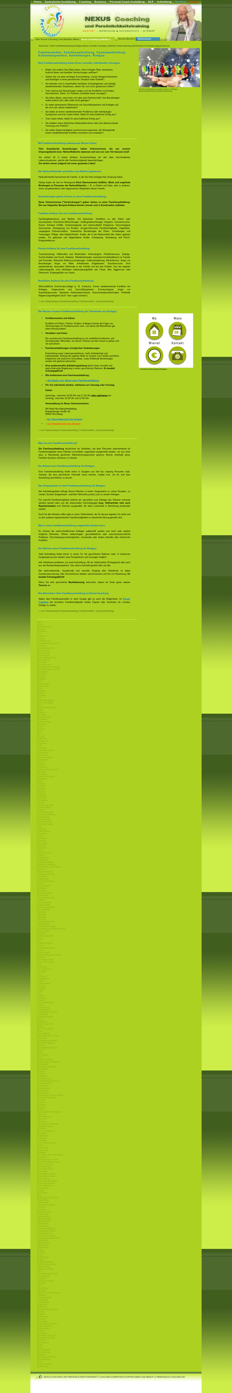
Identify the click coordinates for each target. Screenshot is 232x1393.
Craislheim (42, 743)
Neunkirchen (43, 1093)
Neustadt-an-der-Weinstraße (50, 1095)
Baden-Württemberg (46, 657)
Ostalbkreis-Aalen (45, 1126)
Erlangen (41, 783)
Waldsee (41, 1312)
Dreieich (41, 762)
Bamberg (41, 679)
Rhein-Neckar (43, 1178)
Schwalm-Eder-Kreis (46, 1235)
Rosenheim (42, 1193)
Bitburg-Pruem (43, 717)
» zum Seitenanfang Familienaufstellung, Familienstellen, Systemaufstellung (76, 301)
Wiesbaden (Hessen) (46, 1335)
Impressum (107, 31)
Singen (40, 1250)
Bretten (40, 726)
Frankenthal (42, 800)
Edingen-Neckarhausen (48, 769)
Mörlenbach (42, 1069)
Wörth (39, 1345)
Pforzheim (41, 1128)
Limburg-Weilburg (45, 1002)
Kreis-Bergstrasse (45, 960)
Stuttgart (40, 1259)
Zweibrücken (43, 1366)
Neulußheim (42, 1090)
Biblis (39, 705)
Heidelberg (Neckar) (46, 864)
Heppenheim (43, 879)
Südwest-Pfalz (43, 1266)
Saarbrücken (43, 1202)
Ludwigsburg (43, 1007)
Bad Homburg (43, 660)
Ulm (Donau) (43, 1288)
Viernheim (41, 1290)
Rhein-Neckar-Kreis (46, 1183)
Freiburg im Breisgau (46, 814)
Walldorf (40, 1314)
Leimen (40, 995)
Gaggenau (42, 829)
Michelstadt (42, 1064)
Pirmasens (42, 1138)
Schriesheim (42, 1226)
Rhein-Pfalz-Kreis (45, 1169)
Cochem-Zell (43, 741)
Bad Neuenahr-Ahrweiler (48, 667)
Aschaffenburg (43, 641)
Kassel (40, 938)
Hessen (40, 883)
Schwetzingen (43, 1243)
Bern (39, 698)
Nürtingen (41, 1107)
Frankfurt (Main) (44, 807)
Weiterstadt (42, 1321)
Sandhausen (43, 1214)
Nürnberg (41, 1105)
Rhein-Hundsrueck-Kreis (48, 1162)
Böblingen (41, 724)
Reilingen (41, 1152)
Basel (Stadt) (43, 686)
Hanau (40, 850)
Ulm (39, 1285)
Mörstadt (41, 1071)
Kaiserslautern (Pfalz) (47, 926)
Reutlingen (42, 1157)
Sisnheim (41, 1252)
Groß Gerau (42, 843)
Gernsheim (42, 833)
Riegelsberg (42, 1188)
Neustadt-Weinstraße (46, 1097)
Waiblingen (42, 1307)
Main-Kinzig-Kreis (45, 1024)
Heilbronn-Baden (45, 871)
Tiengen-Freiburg (45, 1269)
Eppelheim (42, 779)
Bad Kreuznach (44, 665)
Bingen (40, 710)
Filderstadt (42, 795)
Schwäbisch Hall (44, 1233)
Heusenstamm (43, 886)
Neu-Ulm (41, 1100)
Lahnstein (41, 971)
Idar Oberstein (43, 910)
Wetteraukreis (43, 1328)
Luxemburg (42, 1014)
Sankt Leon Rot (44, 1219)
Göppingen (42, 838)
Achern (40, 624)
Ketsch (40, 945)
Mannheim (42, 1038)
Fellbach (41, 793)
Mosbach (41, 1074)
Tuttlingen (41, 1283)
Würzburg (41, 1354)
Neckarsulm (42, 1086)
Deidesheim (42, 753)
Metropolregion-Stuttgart (48, 1062)
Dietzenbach (43, 755)
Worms (40, 1347)
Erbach (40, 781)
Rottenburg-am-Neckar (47, 1197)
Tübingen (41, 1278)
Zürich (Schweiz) (44, 1364)
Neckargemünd (44, 1078)
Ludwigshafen (43, 1009)
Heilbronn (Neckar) (46, 874)
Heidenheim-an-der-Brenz (49, 867)
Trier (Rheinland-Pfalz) (47, 1274)
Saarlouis (41, 1209)
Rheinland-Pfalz (44, 1166)
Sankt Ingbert (43, 1216)
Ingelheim (41, 914)
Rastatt (40, 1145)
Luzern (40, 1019)
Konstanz (41, 957)
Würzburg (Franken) (46, 1357)
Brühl (39, 731)
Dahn (39, 745)
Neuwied (41, 1102)
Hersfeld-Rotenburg (46, 881)
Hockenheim (43, 895)
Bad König (42, 662)
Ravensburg (42, 1147)
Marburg (41, 1045)
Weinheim (41, 1319)
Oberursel (41, 1114)
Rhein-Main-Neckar (46, 1176)
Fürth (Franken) (44, 822)
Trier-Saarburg (43, 1276)
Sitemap (149, 31)
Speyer (40, 1254)
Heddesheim (43, 857)
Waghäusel (42, 1304)
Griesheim (41, 841)
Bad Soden (42, 672)
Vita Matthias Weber (69, 39)
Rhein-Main (42, 1171)
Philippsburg (43, 1136)
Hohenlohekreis (44, 902)
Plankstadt (42, 1140)
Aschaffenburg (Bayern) (48, 643)
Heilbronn (41, 869)
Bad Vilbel (41, 674)
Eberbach (41, 764)
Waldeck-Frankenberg (47, 1309)
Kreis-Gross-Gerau (45, 962)
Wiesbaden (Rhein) (46, 1338)
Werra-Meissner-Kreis (47, 1323)
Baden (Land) (43, 653)
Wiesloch (41, 1340)
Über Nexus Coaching (46, 39)
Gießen (40, 836)
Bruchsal (41, 729)
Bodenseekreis (44, 722)
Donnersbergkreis (45, 757)
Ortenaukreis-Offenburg (48, 1124)
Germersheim (43, 831)
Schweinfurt (42, 1240)
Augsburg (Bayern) (45, 648)
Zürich (40, 1362)
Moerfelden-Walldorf (46, 1067)
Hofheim (41, 900)
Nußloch (41, 1109)
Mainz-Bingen (43, 1033)
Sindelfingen (43, 1247)
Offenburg (41, 1121)
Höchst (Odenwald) (46, 898)
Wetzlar (40, 1331)
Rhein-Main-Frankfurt (47, 1174)
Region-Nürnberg (45, 1059)
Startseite (43, 46)
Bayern (40, 688)
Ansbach (41, 638)
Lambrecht (42, 976)
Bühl (39, 734)
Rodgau (40, 1190)
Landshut (41, 986)
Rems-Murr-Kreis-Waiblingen (50, 1155)
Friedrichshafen (44, 819)
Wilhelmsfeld (43, 1343)
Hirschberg (42, 888)
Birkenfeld (41, 714)
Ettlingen (41, 791)
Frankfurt (41, 803)
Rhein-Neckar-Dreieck (47, 1181)
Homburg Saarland (46, 907)
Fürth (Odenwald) (45, 824)
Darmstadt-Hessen (45, 750)
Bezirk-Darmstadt (45, 703)
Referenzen (144, 39)
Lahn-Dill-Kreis (44, 969)
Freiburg (41, 810)
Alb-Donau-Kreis (44, 626)
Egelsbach (42, 772)
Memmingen (42, 1055)
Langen (40, 990)
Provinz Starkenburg (46, 1143)
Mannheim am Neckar (47, 1040)
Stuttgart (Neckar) (45, 1262)
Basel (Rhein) (43, 684)
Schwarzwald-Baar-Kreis (48, 1238)
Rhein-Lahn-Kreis (45, 1164)
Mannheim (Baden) (46, 1043)
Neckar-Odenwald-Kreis (48, 1081)
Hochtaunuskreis (44, 893)
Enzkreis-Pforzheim (46, 776)
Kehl (39, 940)
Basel (39, 681)
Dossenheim (43, 760)
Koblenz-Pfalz (43, 952)
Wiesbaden (42, 1333)
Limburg (40, 1000)
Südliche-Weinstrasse (47, 1264)
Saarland (41, 1207)
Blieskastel (42, 719)
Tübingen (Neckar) (45, 1281)
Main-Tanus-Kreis (45, 1029)
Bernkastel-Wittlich (45, 700)
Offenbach (41, 1119)
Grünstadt (41, 845)
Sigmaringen (43, 1245)
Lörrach (40, 1005)
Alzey (39, 634)
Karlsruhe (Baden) (45, 936)
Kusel (39, 964)
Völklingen (42, 1295)
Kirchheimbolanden (46, 948)
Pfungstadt (42, 1133)
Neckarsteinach (44, 1083)
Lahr (39, 974)
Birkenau (41, 712)
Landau (40, 981)
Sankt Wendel (43, 1221)
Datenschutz (129, 31)
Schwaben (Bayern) (46, 1228)
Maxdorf (40, 1050)
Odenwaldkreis (44, 1117)
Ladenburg (42, 967)
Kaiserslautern (43, 924)
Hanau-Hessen (44, 852)
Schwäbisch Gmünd (46, 1231)
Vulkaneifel (42, 1300)
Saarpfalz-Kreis (44, 1212)
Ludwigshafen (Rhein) (47, 1012)
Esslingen (41, 788)
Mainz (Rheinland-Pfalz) (48, 1036)
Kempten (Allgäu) (45, 943)
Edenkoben (42, 767)
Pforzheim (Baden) (45, 1131)
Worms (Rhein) (44, 1350)
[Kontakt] (166, 367)
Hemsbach (42, 876)
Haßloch (41, 855)
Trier (39, 1271)
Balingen (41, 676)
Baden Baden (43, 655)
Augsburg (41, 646)
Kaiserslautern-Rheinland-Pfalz (51, 929)
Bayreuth (41, 691)
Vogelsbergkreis (44, 1297)
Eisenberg (41, 774)
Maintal (40, 1026)
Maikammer (42, 1021)
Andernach (42, 636)
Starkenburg (42, 1257)
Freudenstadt (43, 817)
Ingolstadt (41, 917)
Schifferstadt (42, 1224)
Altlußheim (42, 631)
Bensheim (41, 695)
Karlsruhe (41, 933)
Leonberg (41, 998)
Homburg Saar (43, 905)
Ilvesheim (41, 912)
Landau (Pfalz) (43, 983)
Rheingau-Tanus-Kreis (47, 1159)
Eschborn (41, 786)
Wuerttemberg (43, 1352)
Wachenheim (43, 1302)
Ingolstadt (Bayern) (45, 921)
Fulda (39, 826)
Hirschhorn (42, 891)
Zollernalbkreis (44, 1359)
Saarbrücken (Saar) (46, 1205)
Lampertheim (43, 979)
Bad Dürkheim (43, 650)
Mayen (40, 1052)
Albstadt (40, 629)
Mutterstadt (42, 1076)
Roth (39, 1195)
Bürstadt (40, 736)
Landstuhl (41, 988)
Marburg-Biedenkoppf (47, 1048)
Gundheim (42, 848)
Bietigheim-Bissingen (47, 707)
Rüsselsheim (43, 1200)
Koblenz (40, 950)
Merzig (40, 1057)
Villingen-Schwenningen (48, 1293)
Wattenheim (42, 1316)
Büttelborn (41, 738)
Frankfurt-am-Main (45, 805)
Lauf (39, 993)
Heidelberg (42, 860)
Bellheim (41, 693)
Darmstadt (41, 748)
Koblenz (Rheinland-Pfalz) (49, 955)
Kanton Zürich (43, 931)
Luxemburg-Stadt (45, 1017)
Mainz (39, 1031)
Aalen (39, 622)
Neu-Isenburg (43, 1088)
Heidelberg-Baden (45, 862)
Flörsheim (41, 798)
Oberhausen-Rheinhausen (49, 1112)
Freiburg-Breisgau (45, 812)
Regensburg (42, 1150)
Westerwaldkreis (44, 1326)
